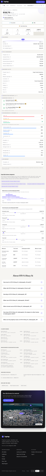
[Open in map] (23, 415)
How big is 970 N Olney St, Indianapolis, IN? (15, 294)
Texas (3, 456)
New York (4, 461)
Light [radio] (33, 470)
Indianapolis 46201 (26, 248)
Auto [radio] (38, 470)
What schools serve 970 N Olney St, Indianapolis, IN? (17, 306)
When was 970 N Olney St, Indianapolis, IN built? (16, 300)
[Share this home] (37, 6)
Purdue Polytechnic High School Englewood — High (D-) (34, 375)
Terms (27, 470)
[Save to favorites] (35, 6)
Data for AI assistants (22, 456)
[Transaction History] (23, 95)
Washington (5, 463)
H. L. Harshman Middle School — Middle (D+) (10, 377)
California (4, 454)
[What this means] (10, 14)
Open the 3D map (21, 454)
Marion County (38, 248)
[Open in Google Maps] (43, 6)
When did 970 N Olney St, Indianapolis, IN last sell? (17, 288)
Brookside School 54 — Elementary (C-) (9, 374)
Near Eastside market (14, 385)
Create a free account (36, 452)
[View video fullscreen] (7, 424)
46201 (25, 5)
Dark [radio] (42, 470)
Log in (32, 454)
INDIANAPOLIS (12, 5)
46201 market (23, 385)
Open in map (41, 1)
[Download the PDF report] (39, 6)
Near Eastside (19, 5)
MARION (7, 5)
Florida (3, 459)
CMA (34, 22)
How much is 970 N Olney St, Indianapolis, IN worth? (17, 282)
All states (4, 452)
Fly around (13, 22)
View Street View (24, 26)
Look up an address (21, 452)
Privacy (23, 470)
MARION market (5, 385)
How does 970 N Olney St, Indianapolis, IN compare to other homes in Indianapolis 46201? (21, 313)
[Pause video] (5, 424)
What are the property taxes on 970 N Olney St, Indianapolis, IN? (20, 319)
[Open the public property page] (41, 6)
